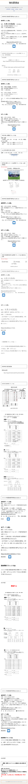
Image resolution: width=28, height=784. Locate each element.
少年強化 (16, 9)
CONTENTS (8, 9)
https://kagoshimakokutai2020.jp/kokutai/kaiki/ (14, 372)
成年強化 (12, 9)
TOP (14, 10)
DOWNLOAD (15, 408)
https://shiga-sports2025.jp (14, 154)
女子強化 (20, 9)
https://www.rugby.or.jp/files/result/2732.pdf (14, 67)
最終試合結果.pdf (15, 266)
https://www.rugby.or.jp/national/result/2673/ (14, 170)
